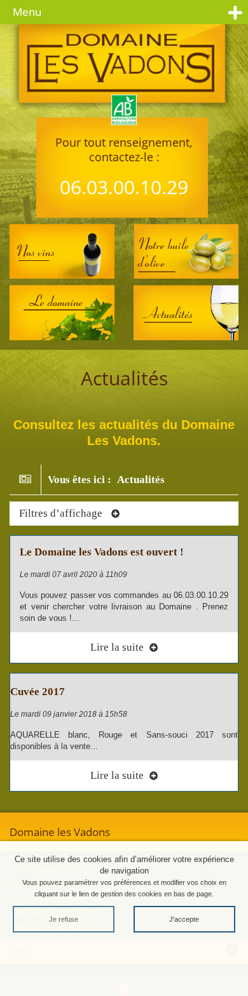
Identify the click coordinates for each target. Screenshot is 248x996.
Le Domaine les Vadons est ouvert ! (102, 552)
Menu (27, 11)
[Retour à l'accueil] (124, 68)
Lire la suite (118, 647)
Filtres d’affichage (62, 513)
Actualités (141, 480)
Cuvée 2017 (37, 692)
